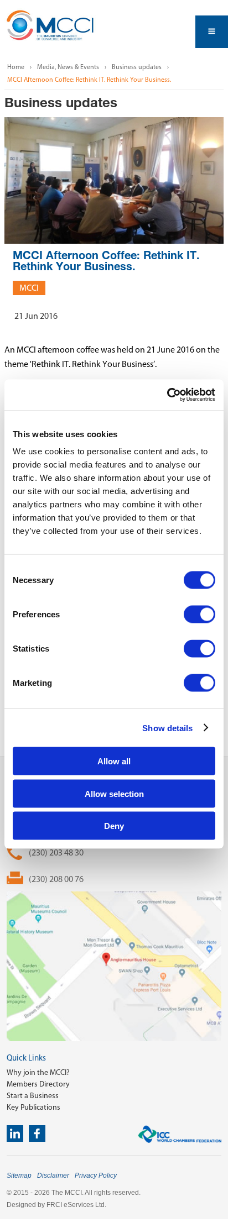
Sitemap (19, 1175)
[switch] (199, 614)
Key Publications (33, 1107)
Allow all (114, 761)
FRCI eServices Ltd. (76, 1205)
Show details (167, 727)
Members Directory (38, 1084)
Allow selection (114, 793)
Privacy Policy (96, 1175)
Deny (114, 826)
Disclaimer (53, 1175)
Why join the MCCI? (38, 1072)
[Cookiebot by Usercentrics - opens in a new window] (166, 395)
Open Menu (211, 31)
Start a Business (33, 1095)
